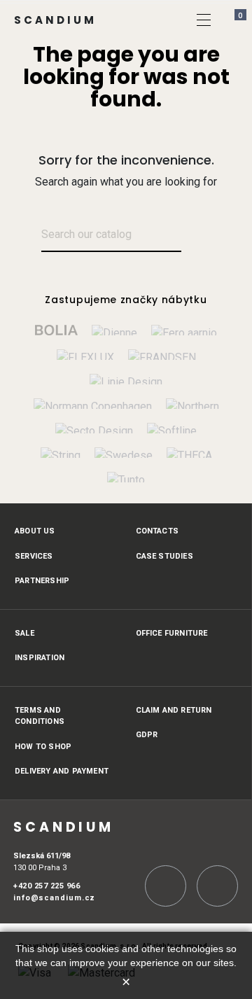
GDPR (147, 734)
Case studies (164, 556)
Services (34, 556)
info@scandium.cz (54, 897)
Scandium (55, 20)
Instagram (165, 886)
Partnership (42, 580)
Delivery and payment (61, 771)
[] (197, 235)
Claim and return (174, 710)
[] (203, 19)
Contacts (157, 531)
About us (35, 531)
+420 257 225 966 (46, 885)
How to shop (43, 746)
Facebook (217, 886)
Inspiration (39, 657)
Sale (24, 633)
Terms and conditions (39, 716)
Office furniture (172, 633)
